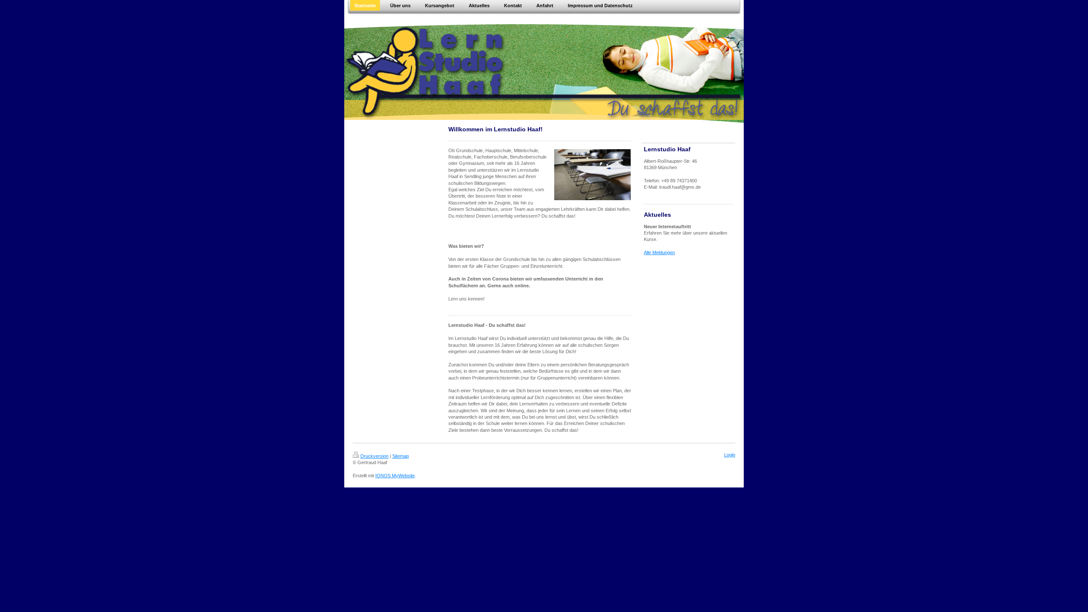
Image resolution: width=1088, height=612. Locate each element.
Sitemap (400, 456)
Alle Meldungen (659, 252)
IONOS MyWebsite (395, 475)
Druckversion (374, 456)
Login (729, 454)
